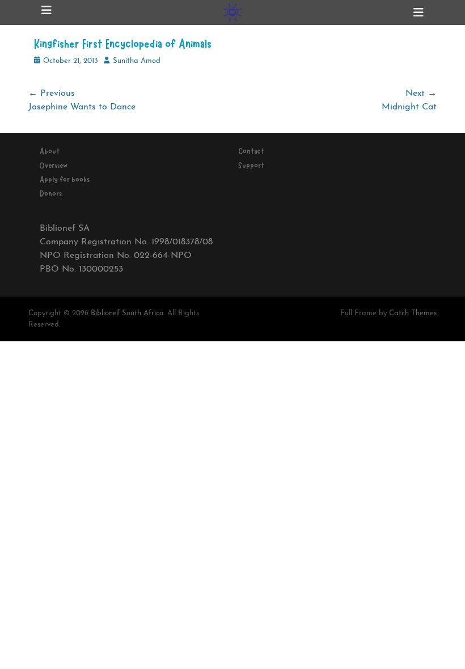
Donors (51, 194)
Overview (53, 166)
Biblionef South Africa (127, 313)
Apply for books (65, 180)
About (50, 151)
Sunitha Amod (136, 61)
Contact (251, 151)
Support (251, 166)
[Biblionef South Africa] (232, 12)
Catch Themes (413, 313)
